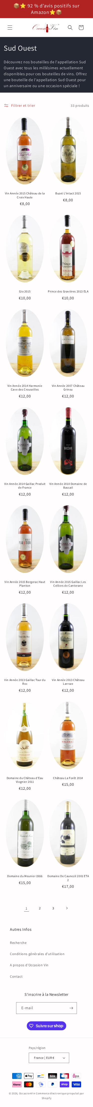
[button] (9, 27)
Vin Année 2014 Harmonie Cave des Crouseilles (24, 388)
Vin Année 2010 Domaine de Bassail (68, 486)
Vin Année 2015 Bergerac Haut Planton (24, 584)
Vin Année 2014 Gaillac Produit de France (25, 486)
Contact (16, 976)
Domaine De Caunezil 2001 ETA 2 (68, 878)
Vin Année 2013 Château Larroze (68, 682)
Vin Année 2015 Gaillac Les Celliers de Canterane (68, 584)
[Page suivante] (66, 908)
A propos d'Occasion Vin (29, 965)
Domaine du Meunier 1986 (24, 876)
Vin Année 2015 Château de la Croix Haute (25, 195)
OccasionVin (27, 1093)
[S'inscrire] (71, 1008)
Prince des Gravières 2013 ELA (68, 291)
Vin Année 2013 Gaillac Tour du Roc (24, 682)
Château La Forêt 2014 (68, 778)
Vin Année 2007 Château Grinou (68, 388)
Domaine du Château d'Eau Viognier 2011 (25, 780)
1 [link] (27, 908)
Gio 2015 (25, 291)
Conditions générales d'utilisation (37, 954)
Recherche (18, 942)
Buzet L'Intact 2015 (68, 193)
